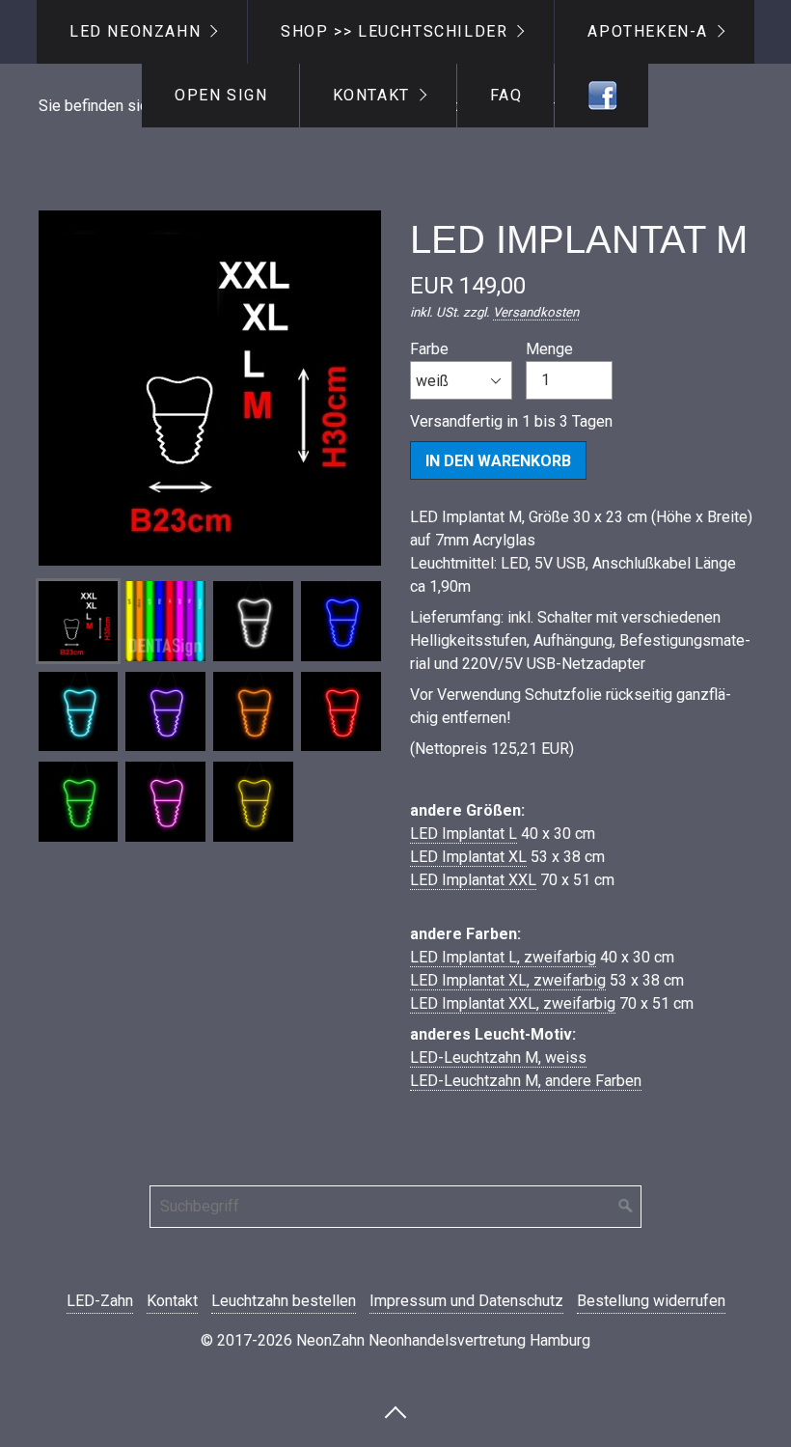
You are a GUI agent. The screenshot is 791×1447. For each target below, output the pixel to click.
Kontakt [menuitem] (371, 95)
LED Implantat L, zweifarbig (503, 957)
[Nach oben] (395, 1411)
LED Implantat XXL (473, 880)
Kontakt (172, 1301)
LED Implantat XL (468, 857)
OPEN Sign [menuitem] (221, 95)
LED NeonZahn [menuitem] (135, 31)
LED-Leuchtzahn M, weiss (498, 1057)
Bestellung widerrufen (651, 1301)
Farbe (429, 349)
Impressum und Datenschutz (466, 1301)
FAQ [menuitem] (506, 95)
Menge (549, 349)
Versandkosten (536, 312)
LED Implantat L (463, 833)
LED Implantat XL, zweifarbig (508, 980)
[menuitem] (601, 95)
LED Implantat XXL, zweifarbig (512, 1003)
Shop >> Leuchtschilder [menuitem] (394, 31)
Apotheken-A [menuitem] (647, 31)
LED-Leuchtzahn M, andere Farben (525, 1080)
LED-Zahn (100, 1301)
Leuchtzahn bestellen (283, 1301)
